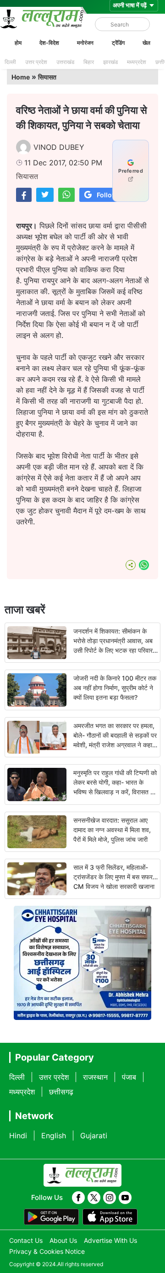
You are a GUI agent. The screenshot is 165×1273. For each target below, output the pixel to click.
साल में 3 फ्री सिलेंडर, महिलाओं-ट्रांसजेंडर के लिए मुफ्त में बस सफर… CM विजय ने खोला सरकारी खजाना (115, 876)
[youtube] (125, 1197)
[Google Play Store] (51, 1217)
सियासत (47, 77)
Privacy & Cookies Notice (47, 1251)
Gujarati (93, 1135)
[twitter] (94, 1197)
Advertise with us (110, 1240)
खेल (146, 42)
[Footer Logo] (82, 1175)
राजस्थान (95, 1077)
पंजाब (129, 1077)
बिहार (88, 61)
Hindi (18, 1135)
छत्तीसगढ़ (61, 1091)
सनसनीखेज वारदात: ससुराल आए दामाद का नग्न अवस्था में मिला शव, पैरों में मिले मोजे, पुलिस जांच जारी (112, 829)
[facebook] (78, 1197)
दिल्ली (10, 61)
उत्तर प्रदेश (36, 61)
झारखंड (110, 61)
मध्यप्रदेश (136, 61)
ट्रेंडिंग (118, 42)
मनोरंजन (85, 42)
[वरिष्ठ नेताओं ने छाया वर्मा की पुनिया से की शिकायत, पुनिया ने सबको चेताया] (24, 195)
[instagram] (109, 1197)
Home (20, 77)
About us (63, 1240)
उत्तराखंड (65, 61)
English (53, 1135)
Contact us (26, 1240)
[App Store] (110, 1217)
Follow (107, 195)
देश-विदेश (49, 42)
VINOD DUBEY (58, 147)
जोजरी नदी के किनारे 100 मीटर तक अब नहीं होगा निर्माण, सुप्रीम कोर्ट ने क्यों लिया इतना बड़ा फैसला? (114, 687)
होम (18, 42)
